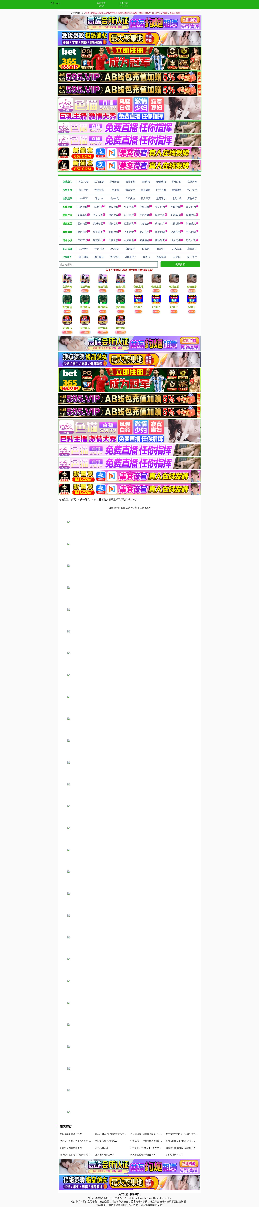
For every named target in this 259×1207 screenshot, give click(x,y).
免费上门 (67, 290)
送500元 (138, 311)
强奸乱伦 (113, 223)
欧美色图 (160, 232)
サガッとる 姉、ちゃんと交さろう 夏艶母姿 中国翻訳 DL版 (88, 1141)
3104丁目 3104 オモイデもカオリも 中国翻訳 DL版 (154, 1148)
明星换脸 (175, 215)
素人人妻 (98, 215)
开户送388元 (67, 332)
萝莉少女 (160, 223)
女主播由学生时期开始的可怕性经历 (182, 1134)
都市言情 (82, 240)
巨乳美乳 (129, 223)
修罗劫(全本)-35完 (174, 1155)
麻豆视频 (113, 207)
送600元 (67, 311)
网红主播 (160, 215)
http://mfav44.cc (124, 6)
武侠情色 (144, 240)
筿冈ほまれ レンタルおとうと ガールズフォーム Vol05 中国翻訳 (195, 1141)
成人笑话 (175, 240)
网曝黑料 (191, 215)
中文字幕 (129, 207)
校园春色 (129, 240)
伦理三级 (144, 207)
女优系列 (160, 207)
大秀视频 (175, 223)
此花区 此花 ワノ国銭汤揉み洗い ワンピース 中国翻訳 (120, 1134)
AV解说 (98, 207)
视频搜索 (180, 264)
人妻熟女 (144, 223)
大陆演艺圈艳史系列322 (106, 1141)
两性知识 (160, 240)
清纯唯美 (98, 232)
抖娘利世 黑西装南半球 (71, 1148)
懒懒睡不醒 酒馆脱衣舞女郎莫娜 (181, 1148)
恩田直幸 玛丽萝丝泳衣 (71, 1134)
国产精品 (82, 223)
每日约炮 (138, 290)
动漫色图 (175, 232)
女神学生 (82, 215)
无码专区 (98, 223)
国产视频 (82, 207)
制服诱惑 (191, 223)
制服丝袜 (113, 232)
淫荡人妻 (113, 240)
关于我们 (123, 1194)
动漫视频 (175, 207)
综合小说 (191, 240)
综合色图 (191, 232)
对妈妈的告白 (101, 1148)
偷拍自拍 (82, 232)
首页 (73, 499)
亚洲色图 (144, 232)
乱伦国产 (129, 215)
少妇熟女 (129, 232)
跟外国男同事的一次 (104, 1155)
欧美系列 (191, 207)
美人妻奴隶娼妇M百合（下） (143, 1155)
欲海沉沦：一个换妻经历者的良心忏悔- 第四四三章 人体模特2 (159, 1141)
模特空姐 (113, 215)
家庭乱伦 (98, 240)
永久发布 (124, 2)
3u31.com (55, 2)
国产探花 (144, 215)
